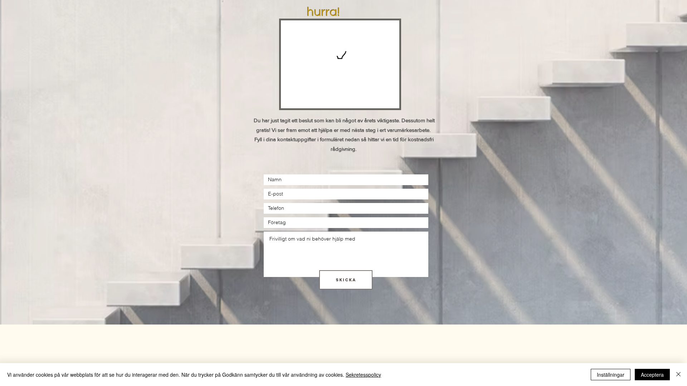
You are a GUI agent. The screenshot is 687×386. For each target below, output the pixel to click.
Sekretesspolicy (363, 374)
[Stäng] (678, 374)
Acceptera (652, 374)
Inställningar (610, 374)
